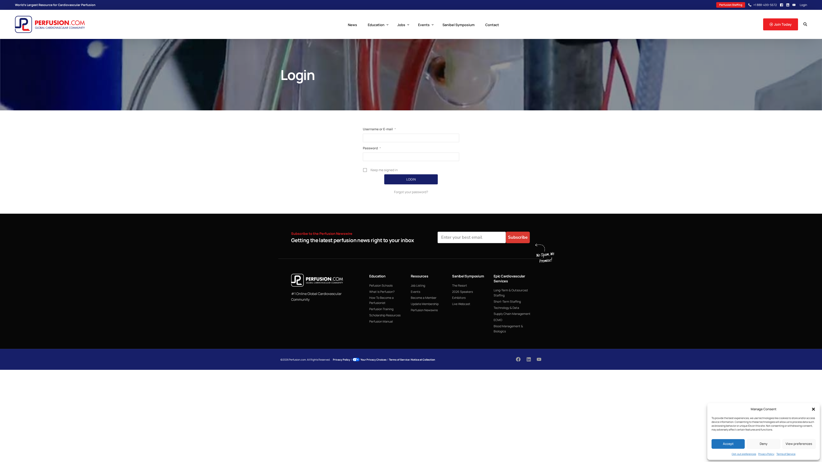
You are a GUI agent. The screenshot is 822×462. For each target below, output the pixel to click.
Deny (763, 443)
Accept (728, 443)
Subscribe (518, 237)
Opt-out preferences (744, 454)
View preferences (799, 443)
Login (803, 4)
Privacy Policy (766, 454)
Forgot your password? (411, 192)
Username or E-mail (379, 129)
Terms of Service (785, 454)
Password (372, 148)
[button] (813, 409)
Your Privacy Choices (373, 359)
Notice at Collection (423, 359)
